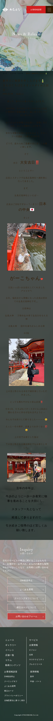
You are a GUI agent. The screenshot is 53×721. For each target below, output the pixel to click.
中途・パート (35, 681)
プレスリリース (35, 664)
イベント (9, 650)
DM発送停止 (26, 580)
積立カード (9, 691)
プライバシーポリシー (13, 696)
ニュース (9, 640)
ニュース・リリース (16, 73)
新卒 (32, 676)
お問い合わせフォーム (26, 616)
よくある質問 (26, 589)
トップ (5, 73)
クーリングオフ (10, 681)
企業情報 (33, 645)
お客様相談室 (36, 10)
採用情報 (34, 671)
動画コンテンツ (13, 665)
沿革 (31, 655)
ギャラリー (10, 645)
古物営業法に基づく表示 (14, 700)
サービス (33, 640)
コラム (8, 660)
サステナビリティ (36, 659)
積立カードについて (26, 607)
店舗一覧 (9, 655)
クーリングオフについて (26, 598)
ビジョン (33, 650)
